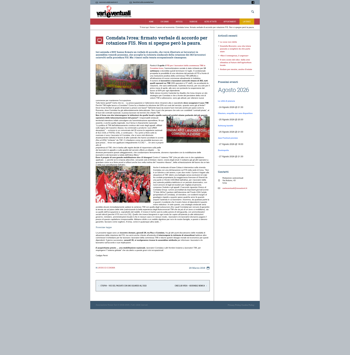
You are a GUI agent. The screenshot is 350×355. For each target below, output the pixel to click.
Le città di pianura (226, 101)
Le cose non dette (228, 42)
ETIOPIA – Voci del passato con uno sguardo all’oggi (124, 286)
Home (152, 27)
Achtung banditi (225, 125)
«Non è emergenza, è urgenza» (234, 56)
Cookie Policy (247, 305)
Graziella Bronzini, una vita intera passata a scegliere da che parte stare (235, 49)
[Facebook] (253, 2)
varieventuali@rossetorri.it (108, 2)
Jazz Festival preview (228, 138)
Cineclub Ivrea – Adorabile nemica (190, 286)
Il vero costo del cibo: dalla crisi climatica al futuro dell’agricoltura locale (235, 62)
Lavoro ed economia (165, 27)
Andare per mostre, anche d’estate (236, 69)
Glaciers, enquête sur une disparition (235, 113)
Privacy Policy (234, 305)
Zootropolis (223, 150)
